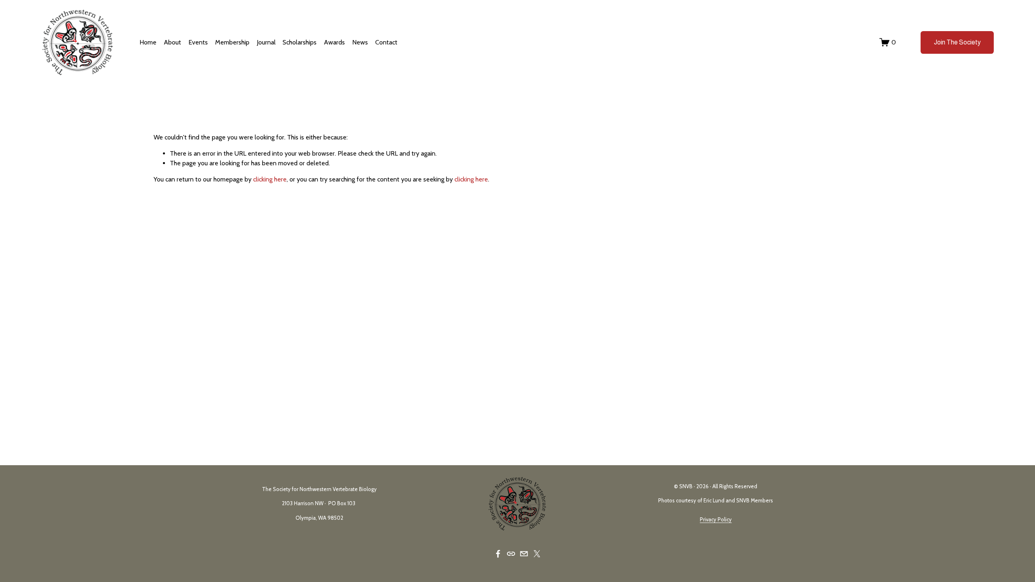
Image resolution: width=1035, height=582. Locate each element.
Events (198, 42)
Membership (232, 42)
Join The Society (957, 42)
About (172, 42)
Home (147, 42)
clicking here (270, 179)
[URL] (511, 554)
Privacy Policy (716, 520)
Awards (334, 42)
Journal (266, 42)
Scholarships (300, 42)
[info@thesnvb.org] (524, 554)
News (360, 42)
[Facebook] (498, 554)
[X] (537, 554)
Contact (386, 42)
